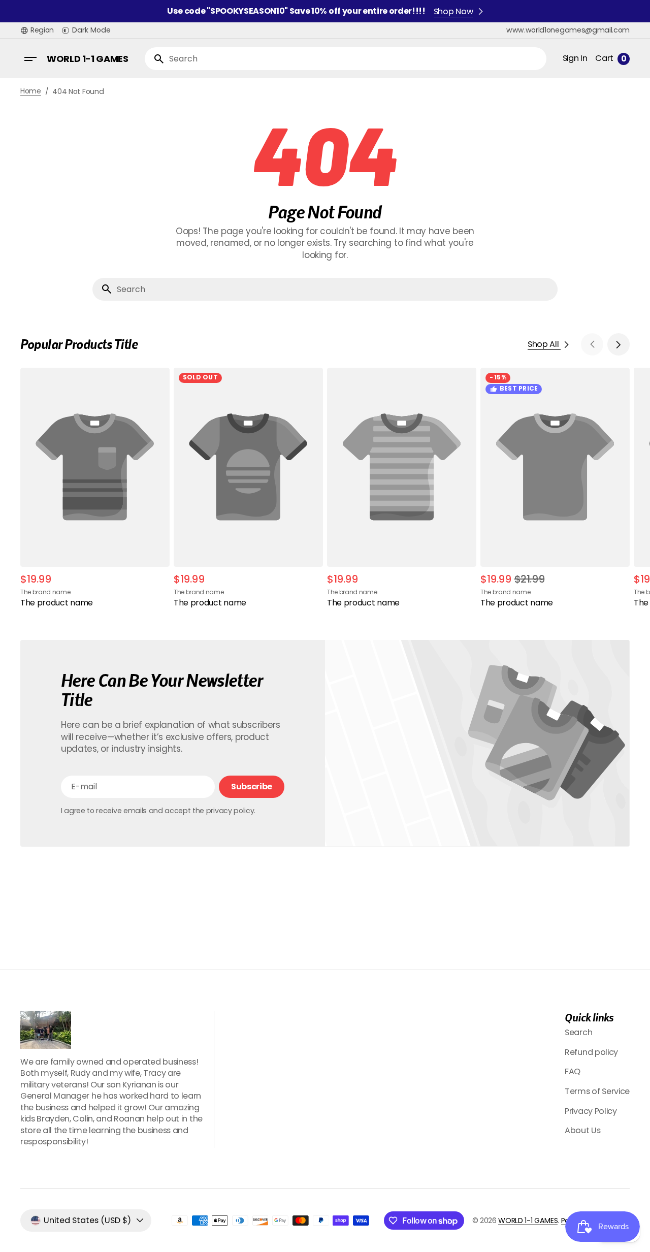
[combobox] (355, 58)
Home (30, 91)
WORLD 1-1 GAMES (528, 1220)
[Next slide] (618, 344)
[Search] (155, 59)
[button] (37, 30)
